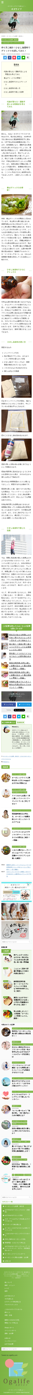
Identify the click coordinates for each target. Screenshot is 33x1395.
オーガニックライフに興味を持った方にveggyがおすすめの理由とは (21, 780)
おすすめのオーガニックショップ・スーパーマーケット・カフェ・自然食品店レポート (17, 1248)
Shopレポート (9, 1327)
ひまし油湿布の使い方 (12, 88)
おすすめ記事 (9, 1344)
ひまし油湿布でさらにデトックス (16, 83)
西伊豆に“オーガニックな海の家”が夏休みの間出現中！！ (21, 1033)
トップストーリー (10, 1341)
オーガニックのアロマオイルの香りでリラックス (17, 1229)
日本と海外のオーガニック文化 (15, 1239)
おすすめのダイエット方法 (13, 1215)
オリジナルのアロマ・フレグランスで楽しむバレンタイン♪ (21, 1096)
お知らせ (8, 1261)
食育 (6, 1291)
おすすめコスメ (10, 1296)
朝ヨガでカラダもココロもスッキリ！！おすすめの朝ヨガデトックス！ (21, 1083)
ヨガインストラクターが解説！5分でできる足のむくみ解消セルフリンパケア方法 (18, 874)
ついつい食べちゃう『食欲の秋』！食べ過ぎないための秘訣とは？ (21, 1113)
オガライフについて (9, 1272)
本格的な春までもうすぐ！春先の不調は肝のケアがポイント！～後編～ (20, 684)
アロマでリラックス (11, 1304)
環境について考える (11, 1323)
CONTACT (18, 1277)
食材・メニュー (10, 1285)
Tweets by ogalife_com (9, 1355)
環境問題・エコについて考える (15, 1243)
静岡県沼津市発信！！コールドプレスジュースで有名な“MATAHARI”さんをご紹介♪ (21, 986)
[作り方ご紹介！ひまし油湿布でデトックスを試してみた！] (19, 57)
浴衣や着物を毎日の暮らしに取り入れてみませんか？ (21, 1130)
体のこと (7, 1312)
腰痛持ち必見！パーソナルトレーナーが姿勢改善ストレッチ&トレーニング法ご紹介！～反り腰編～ (18, 867)
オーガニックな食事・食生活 (11, 756)
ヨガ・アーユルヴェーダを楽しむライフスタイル (17, 1220)
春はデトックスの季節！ (13, 78)
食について (8, 1282)
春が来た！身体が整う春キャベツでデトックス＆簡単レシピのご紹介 (20, 647)
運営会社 (18, 1276)
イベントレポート (10, 1330)
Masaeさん (6, 761)
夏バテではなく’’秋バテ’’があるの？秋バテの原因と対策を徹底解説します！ (22, 1148)
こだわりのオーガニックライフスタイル (17, 1234)
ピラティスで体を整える (13, 1224)
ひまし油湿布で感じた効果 (14, 92)
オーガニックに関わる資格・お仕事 (16, 1257)
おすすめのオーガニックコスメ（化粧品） (17, 1211)
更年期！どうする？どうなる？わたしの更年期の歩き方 (20, 656)
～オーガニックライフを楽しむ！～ (16, 1390)
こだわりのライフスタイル (13, 1309)
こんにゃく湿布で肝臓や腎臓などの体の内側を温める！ (21, 971)
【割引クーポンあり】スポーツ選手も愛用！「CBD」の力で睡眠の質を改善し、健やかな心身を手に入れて (21, 1184)
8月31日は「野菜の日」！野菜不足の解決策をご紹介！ (21, 1166)
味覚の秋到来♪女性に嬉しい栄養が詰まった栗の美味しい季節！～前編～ (20, 675)
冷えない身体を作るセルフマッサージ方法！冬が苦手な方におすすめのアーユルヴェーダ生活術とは (21, 1052)
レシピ (7, 1288)
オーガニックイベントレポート (15, 1254)
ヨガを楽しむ (9, 1299)
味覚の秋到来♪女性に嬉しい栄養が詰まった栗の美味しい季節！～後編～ (20, 666)
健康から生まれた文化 (12, 1320)
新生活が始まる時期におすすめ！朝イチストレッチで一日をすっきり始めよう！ (20, 637)
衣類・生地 (8, 1315)
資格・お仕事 (9, 1333)
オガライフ (16, 9)
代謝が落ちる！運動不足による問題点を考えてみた (16, 73)
